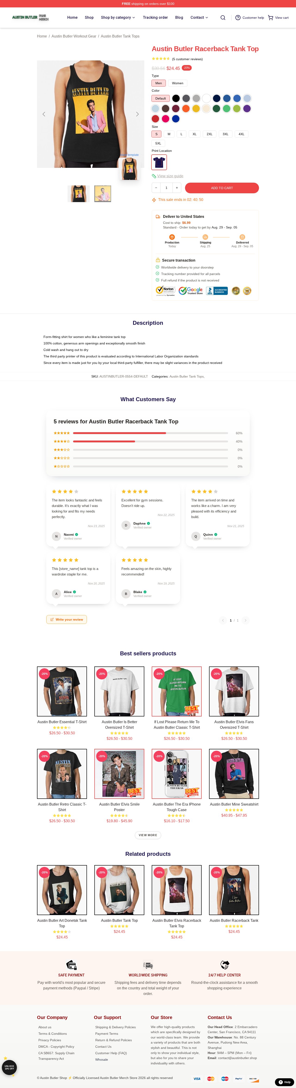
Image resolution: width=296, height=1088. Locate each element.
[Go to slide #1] (79, 193)
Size (155, 126)
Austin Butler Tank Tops (120, 36)
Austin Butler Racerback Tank (234, 920)
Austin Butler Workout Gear (74, 36)
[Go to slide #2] (103, 193)
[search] (223, 17)
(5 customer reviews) (187, 59)
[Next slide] (137, 114)
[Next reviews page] (245, 620)
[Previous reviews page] (223, 620)
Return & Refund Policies (113, 1040)
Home (42, 36)
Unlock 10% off (9, 1067)
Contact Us (103, 1046)
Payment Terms (106, 1033)
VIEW (62, 712)
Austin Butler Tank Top (119, 920)
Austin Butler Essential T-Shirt (61, 722)
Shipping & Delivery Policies (115, 1027)
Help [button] (287, 1082)
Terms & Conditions (52, 1033)
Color (156, 90)
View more (148, 835)
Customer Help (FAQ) (111, 1053)
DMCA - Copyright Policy (56, 1046)
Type (155, 76)
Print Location (162, 151)
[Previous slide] (44, 114)
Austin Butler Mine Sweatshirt (234, 804)
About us (44, 1027)
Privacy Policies (49, 1040)
